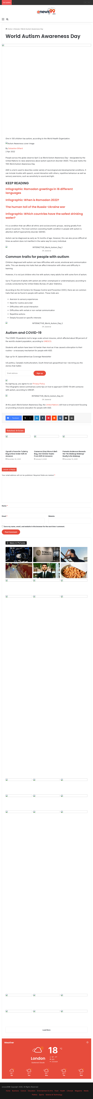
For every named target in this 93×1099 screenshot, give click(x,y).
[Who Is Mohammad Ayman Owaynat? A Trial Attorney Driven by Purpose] (46, 570)
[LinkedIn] (36, 418)
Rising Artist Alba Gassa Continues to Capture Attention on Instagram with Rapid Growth (46, 2)
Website (51, 516)
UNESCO (47, 341)
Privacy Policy (39, 384)
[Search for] (7, 19)
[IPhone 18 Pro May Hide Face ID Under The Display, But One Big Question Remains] (19, 786)
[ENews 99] (46, 11)
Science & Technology (54, 1095)
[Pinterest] (48, 418)
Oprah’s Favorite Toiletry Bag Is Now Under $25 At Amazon (17, 453)
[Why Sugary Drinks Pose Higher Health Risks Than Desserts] (46, 802)
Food (56, 1091)
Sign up (40, 373)
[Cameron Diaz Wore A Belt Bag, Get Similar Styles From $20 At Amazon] (46, 442)
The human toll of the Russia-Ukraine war (35, 207)
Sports (41, 1095)
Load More (46, 1030)
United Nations (52, 405)
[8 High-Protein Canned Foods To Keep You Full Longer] (74, 570)
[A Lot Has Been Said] (46, 786)
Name (5, 506)
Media (86, 1091)
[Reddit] (54, 418)
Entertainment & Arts (45, 1091)
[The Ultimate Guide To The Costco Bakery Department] (74, 1017)
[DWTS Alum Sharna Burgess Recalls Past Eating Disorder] (74, 786)
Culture (23, 1091)
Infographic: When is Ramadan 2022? (32, 200)
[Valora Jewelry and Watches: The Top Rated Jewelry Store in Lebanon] (19, 570)
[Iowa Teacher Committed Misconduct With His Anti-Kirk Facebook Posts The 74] (19, 1001)
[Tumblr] (42, 418)
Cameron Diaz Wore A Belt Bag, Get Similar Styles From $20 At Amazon (45, 453)
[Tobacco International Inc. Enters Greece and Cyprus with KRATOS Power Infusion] (46, 554)
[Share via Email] (65, 418)
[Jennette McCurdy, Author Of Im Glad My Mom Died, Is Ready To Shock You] (46, 586)
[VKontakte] (60, 418)
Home (9, 29)
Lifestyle (16, 29)
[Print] (71, 418)
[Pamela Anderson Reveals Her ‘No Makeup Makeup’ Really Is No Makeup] (75, 442)
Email (4, 516)
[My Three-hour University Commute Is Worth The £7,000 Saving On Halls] (46, 686)
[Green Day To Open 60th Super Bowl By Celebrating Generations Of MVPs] (74, 802)
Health (62, 1091)
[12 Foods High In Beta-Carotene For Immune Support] (19, 802)
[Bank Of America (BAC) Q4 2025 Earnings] (46, 902)
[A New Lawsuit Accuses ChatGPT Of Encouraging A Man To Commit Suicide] (46, 1001)
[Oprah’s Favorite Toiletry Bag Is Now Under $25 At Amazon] (18, 442)
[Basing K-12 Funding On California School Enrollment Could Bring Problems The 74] (74, 602)
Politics (34, 1095)
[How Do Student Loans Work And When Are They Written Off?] (74, 902)
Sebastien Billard (15, 148)
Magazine (78, 1091)
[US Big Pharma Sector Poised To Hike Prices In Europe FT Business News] (19, 686)
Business (15, 1091)
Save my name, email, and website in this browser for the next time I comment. (34, 526)
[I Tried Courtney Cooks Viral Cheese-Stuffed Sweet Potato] (19, 586)
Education (31, 1091)
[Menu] (3, 19)
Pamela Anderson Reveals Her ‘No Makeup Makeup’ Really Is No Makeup (74, 453)
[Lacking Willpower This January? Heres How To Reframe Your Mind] (46, 1017)
